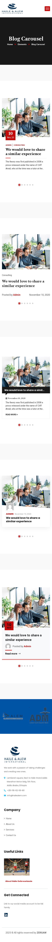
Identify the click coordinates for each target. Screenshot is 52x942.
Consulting (19, 145)
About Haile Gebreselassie (18, 881)
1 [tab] (19, 185)
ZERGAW (41, 932)
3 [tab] (24, 185)
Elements (22, 44)
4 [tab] (27, 185)
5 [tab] (30, 185)
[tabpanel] (26, 138)
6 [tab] (32, 185)
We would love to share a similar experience (27, 390)
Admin (8, 145)
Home (10, 44)
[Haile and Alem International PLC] (12, 8)
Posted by (7, 294)
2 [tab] (22, 185)
